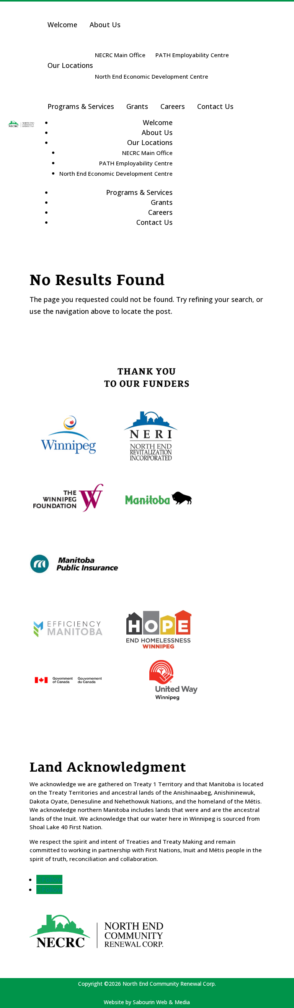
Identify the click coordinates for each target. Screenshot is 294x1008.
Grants (137, 106)
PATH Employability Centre (192, 55)
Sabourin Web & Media (161, 1002)
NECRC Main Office (120, 55)
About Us (105, 24)
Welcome (62, 24)
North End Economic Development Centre (151, 76)
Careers (172, 106)
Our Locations (70, 65)
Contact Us (215, 106)
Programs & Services (80, 106)
